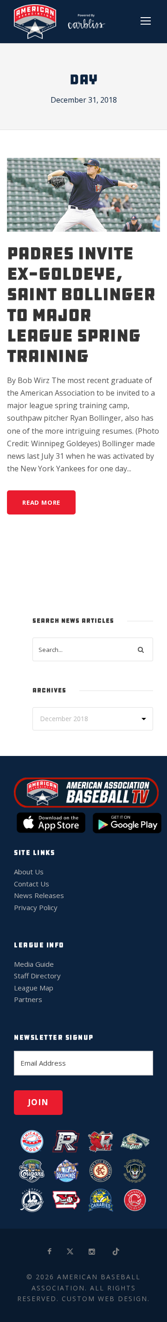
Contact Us (31, 883)
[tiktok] (116, 1251)
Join (38, 1102)
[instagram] (92, 1251)
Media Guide (34, 964)
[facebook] (49, 1251)
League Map (33, 987)
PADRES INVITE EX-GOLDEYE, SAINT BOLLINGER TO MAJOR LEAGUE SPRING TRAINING (81, 304)
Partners (28, 999)
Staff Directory (37, 975)
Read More (41, 502)
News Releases (39, 895)
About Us (29, 871)
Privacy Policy (36, 907)
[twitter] (70, 1251)
